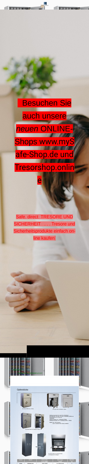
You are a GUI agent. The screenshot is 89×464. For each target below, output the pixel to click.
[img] (44, 5)
